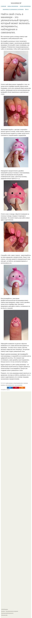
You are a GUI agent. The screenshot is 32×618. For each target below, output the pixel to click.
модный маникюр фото (18, 383)
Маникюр (16, 3)
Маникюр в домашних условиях (13, 9)
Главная (3, 6)
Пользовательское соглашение (12, 611)
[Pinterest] (16, 388)
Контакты (3, 611)
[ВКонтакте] (10, 388)
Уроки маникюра (25, 6)
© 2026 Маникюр (4, 609)
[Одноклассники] (22, 388)
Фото (27, 9)
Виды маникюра (13, 6)
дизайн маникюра (9, 383)
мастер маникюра (18, 385)
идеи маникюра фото (9, 385)
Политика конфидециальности (7, 613)
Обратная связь (4, 615)
